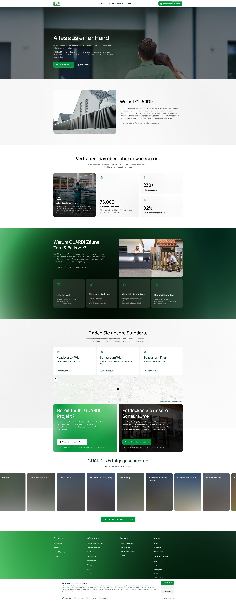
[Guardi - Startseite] (56, 4)
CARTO (180, 401)
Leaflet (161, 401)
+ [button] (55, 379)
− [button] (55, 381)
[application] (118, 389)
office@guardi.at (63, 371)
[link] (118, 519)
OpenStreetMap (168, 401)
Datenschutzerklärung (167, 598)
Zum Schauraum (107, 371)
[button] (118, 389)
